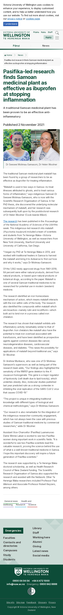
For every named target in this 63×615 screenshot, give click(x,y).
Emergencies (13, 530)
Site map (20, 602)
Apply (49, 37)
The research (10, 221)
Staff (50, 32)
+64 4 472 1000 (41, 581)
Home (9, 55)
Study (7, 555)
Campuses (10, 550)
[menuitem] (10, 602)
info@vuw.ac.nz (16, 584)
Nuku (43, 32)
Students (9, 559)
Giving (37, 546)
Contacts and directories (12, 544)
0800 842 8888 (48, 584)
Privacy (52, 602)
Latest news (40, 551)
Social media (41, 555)
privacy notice (14, 18)
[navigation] (57, 37)
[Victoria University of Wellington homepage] (16, 35)
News (20, 55)
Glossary (42, 602)
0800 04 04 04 (21, 581)
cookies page (33, 18)
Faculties (9, 537)
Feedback (31, 602)
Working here (41, 537)
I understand (10, 24)
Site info (10, 602)
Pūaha (36, 32)
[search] (57, 32)
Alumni (37, 541)
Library (37, 528)
